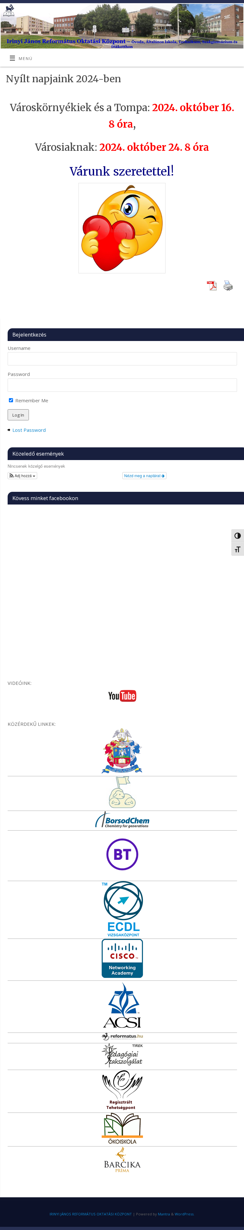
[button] (22, 475)
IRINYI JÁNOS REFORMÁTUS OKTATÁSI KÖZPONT (91, 1214)
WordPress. (184, 1214)
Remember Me (31, 400)
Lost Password (29, 430)
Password (19, 374)
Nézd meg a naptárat (142, 475)
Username (19, 348)
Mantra (164, 1214)
